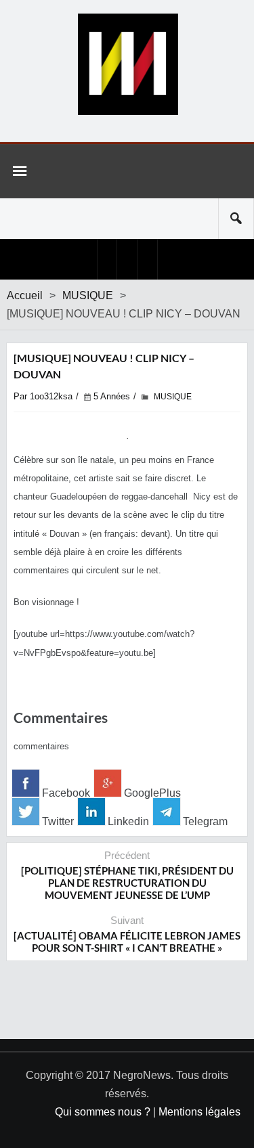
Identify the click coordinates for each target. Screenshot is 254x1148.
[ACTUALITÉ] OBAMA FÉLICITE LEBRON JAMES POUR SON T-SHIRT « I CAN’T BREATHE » (127, 941)
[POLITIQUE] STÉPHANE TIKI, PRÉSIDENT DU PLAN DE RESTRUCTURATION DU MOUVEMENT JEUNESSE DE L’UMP (127, 882)
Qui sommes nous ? (102, 1112)
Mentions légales (199, 1112)
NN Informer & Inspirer (127, 64)
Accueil (25, 295)
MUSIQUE (87, 295)
